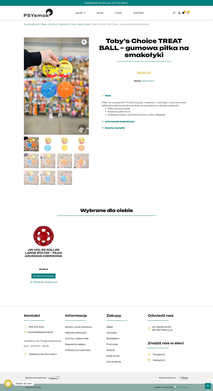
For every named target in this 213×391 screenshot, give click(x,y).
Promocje (112, 344)
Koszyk (110, 350)
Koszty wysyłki (115, 128)
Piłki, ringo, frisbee (80, 24)
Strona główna (31, 24)
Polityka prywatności (77, 350)
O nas (118, 13)
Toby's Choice (148, 81)
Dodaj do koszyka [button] (43, 276)
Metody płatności (75, 332)
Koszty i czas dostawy (78, 327)
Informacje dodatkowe (119, 121)
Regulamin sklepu (75, 344)
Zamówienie (113, 361)
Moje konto (113, 356)
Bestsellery (113, 338)
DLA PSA (52, 24)
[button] (84, 42)
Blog (100, 13)
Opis (108, 95)
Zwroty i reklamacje (77, 338)
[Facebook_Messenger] (8, 383)
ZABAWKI (64, 24)
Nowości (111, 332)
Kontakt (138, 13)
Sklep (79, 13)
